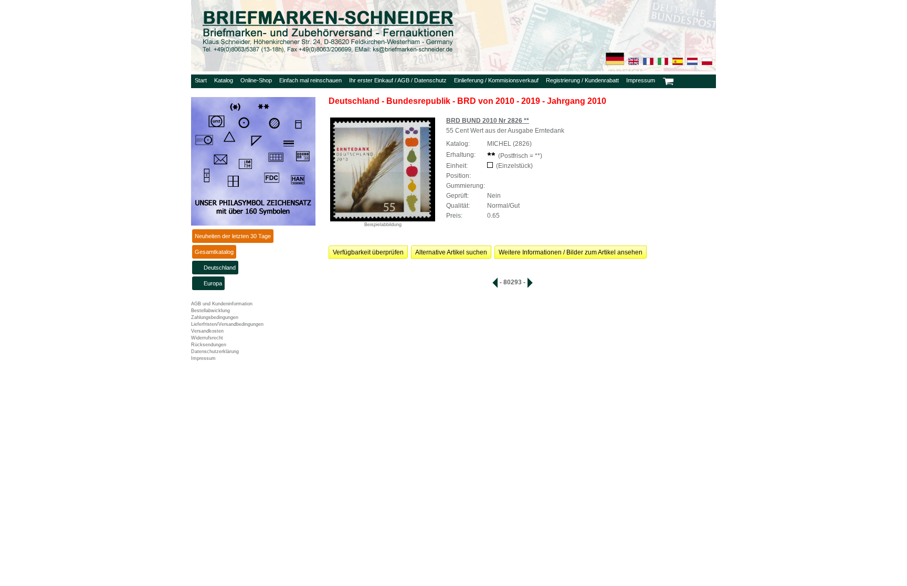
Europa (213, 283)
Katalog (223, 80)
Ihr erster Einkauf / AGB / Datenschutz (398, 80)
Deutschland (220, 267)
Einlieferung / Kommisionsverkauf (496, 80)
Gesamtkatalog (214, 252)
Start (201, 80)
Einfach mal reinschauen (310, 80)
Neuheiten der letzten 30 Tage (233, 236)
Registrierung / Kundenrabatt (582, 80)
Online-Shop (256, 80)
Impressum (640, 80)
